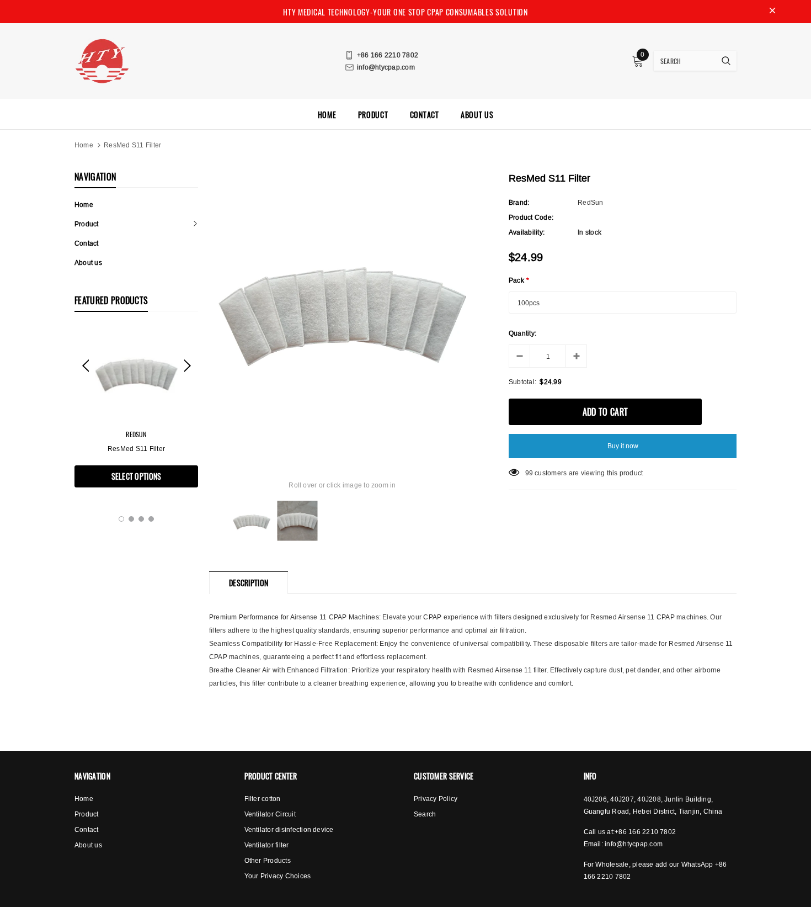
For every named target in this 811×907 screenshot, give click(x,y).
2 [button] (131, 519)
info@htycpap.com (634, 844)
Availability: (527, 232)
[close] (772, 11)
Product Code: (531, 217)
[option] (136, 407)
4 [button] (151, 519)
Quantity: (522, 333)
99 (529, 473)
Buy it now (622, 446)
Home (83, 145)
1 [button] (121, 519)
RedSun (136, 434)
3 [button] (141, 519)
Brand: (519, 202)
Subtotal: (522, 382)
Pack (519, 280)
